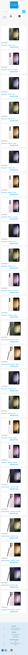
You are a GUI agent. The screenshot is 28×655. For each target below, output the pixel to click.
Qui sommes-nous (15, 628)
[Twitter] (5, 650)
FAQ (15, 644)
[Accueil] (14, 5)
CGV (15, 641)
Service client (15, 637)
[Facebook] (2, 650)
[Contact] (8, 650)
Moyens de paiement (15, 643)
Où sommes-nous (15, 634)
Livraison (15, 635)
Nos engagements (15, 629)
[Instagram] (11, 650)
